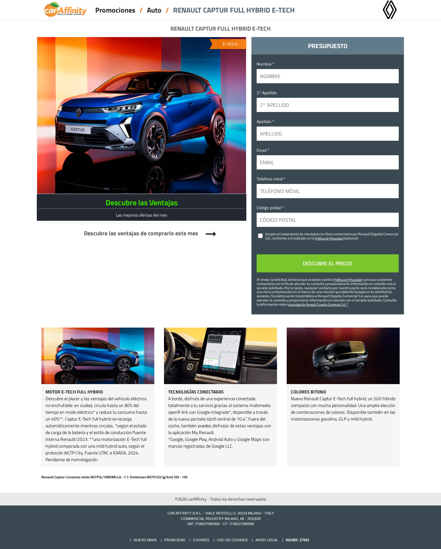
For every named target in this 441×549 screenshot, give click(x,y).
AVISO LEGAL (266, 540)
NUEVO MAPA (145, 540)
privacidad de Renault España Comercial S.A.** (318, 304)
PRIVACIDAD (174, 540)
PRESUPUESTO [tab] (327, 45)
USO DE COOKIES (232, 540)
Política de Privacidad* (348, 279)
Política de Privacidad (329, 238)
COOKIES (201, 540)
